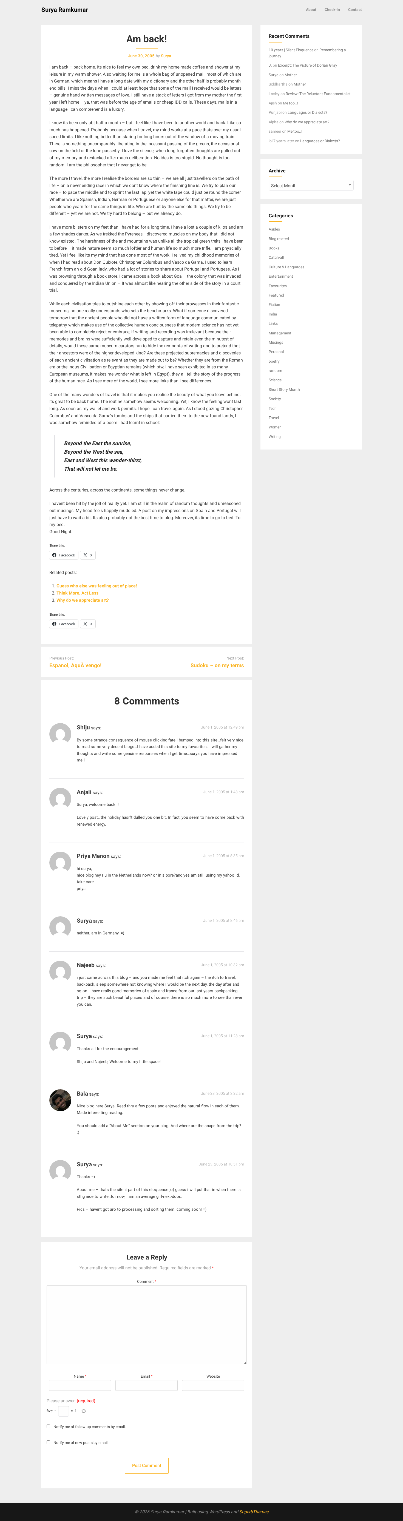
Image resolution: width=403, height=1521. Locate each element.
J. (270, 65)
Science (275, 380)
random (275, 370)
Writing (275, 436)
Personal (276, 351)
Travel (274, 418)
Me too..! (290, 103)
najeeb (86, 965)
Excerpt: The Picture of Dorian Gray (307, 65)
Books (274, 248)
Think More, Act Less (77, 593)
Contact (355, 9)
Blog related (279, 239)
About (311, 9)
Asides (274, 229)
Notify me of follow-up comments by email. (89, 1427)
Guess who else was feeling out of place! (96, 586)
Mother (291, 75)
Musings (276, 342)
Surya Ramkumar (64, 9)
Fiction (274, 304)
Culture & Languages (286, 267)
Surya (84, 1164)
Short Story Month (284, 389)
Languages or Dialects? (307, 112)
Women (275, 427)
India (273, 314)
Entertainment (281, 276)
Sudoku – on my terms (217, 665)
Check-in (332, 9)
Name (80, 1376)
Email (146, 1376)
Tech (273, 408)
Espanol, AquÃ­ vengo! (75, 665)
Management (280, 333)
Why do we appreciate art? (82, 600)
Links (273, 323)
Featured (276, 295)
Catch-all (276, 257)
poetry (274, 361)
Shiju (83, 727)
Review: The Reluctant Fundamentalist (318, 94)
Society (275, 399)
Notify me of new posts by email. (81, 1442)
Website (213, 1376)
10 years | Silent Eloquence (291, 50)
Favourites (278, 286)
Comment (146, 1281)
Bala (82, 1093)
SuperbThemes (253, 1511)
